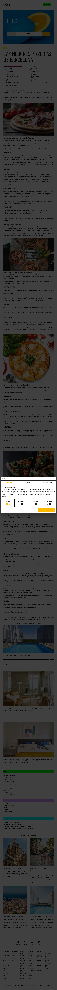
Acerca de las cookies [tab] (47, 482)
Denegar (10, 510)
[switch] (21, 504)
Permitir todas (46, 510)
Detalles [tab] (29, 482)
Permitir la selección (28, 510)
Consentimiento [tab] (10, 482)
